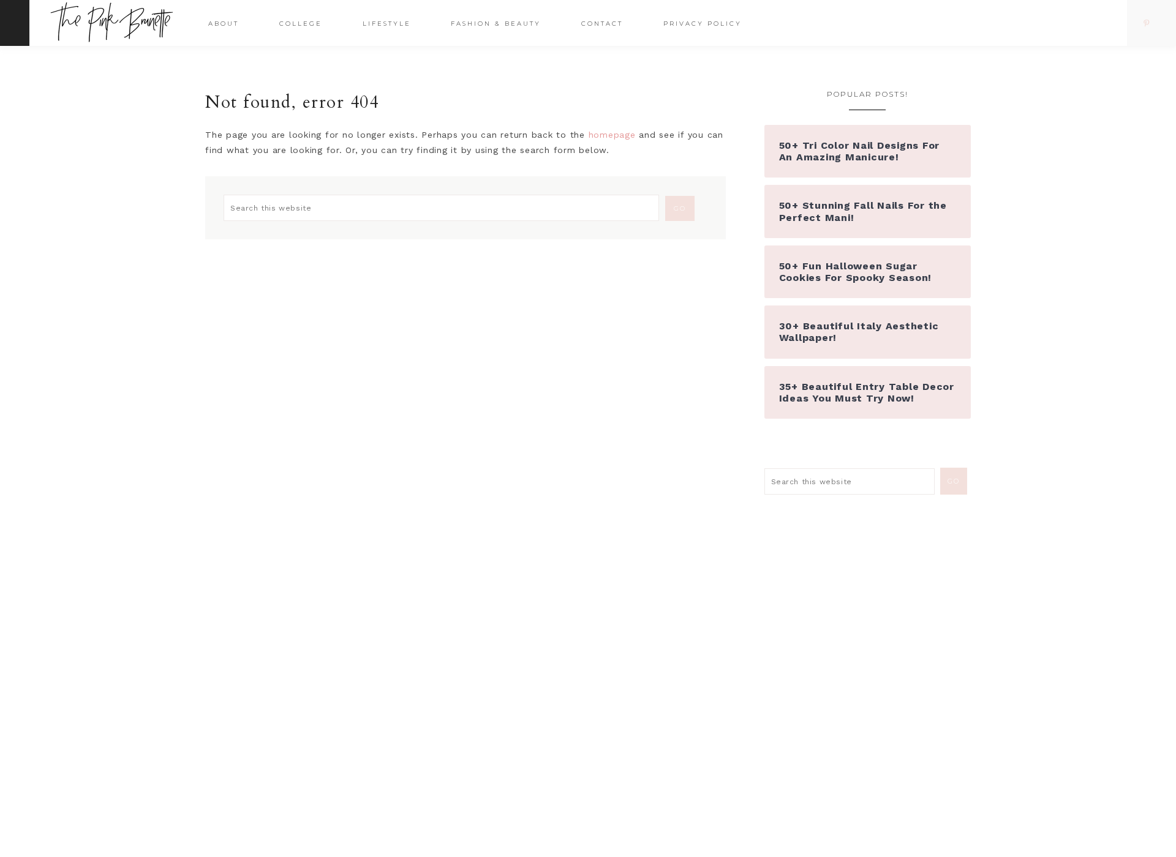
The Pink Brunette (115, 22)
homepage (612, 135)
